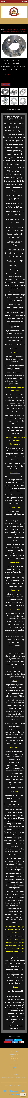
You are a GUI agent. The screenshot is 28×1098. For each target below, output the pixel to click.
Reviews (17, 109)
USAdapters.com (18, 1085)
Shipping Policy (14, 1058)
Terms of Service (14, 1054)
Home (2, 29)
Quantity (3, 79)
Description (10, 109)
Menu (4, 1)
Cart (25, 1)
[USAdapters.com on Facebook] (14, 1068)
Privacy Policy (14, 1056)
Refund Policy (14, 1060)
